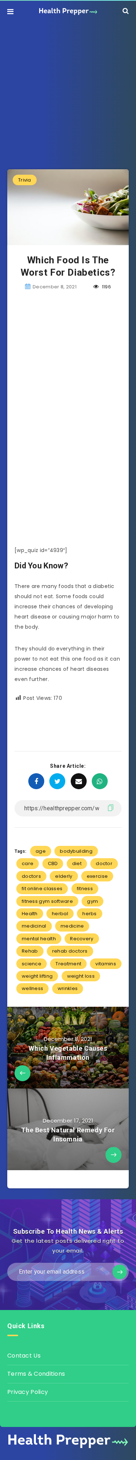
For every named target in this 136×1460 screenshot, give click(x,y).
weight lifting (37, 976)
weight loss (81, 976)
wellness (32, 988)
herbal (60, 913)
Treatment (68, 963)
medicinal (34, 925)
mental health (39, 938)
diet (77, 863)
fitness (85, 888)
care (27, 863)
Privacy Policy (27, 1392)
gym (92, 901)
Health (30, 913)
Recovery (81, 938)
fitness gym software (47, 901)
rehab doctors (70, 951)
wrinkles (68, 988)
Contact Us (24, 1355)
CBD (53, 863)
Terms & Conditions (36, 1374)
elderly (63, 876)
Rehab (30, 951)
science (31, 963)
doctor (104, 863)
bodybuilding (76, 851)
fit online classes (42, 888)
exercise (97, 876)
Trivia (24, 180)
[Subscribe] (119, 1272)
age (41, 851)
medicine (72, 925)
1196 (105, 286)
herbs (89, 913)
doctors (31, 876)
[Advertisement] (68, 90)
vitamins (105, 963)
